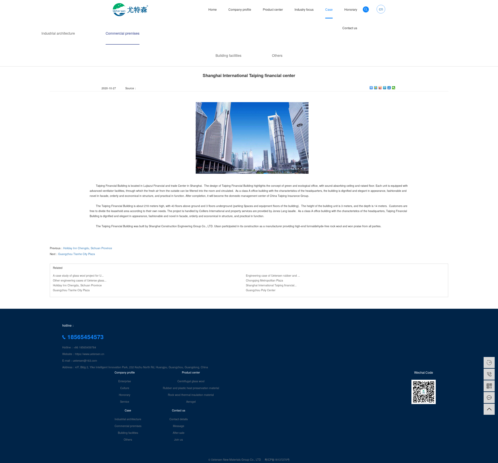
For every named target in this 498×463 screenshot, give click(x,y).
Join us (178, 439)
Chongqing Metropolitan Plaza (264, 280)
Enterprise (124, 381)
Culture (124, 388)
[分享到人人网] (389, 87)
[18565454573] (489, 374)
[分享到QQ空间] (375, 87)
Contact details (178, 419)
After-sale (178, 433)
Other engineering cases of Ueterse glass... (79, 280)
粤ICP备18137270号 (277, 459)
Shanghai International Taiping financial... (271, 285)
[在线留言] (489, 397)
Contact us (349, 28)
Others (277, 55)
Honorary (350, 9)
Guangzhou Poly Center (260, 290)
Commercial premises (122, 33)
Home (212, 9)
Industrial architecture (58, 33)
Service (124, 401)
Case (329, 9)
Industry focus (304, 9)
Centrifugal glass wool (190, 381)
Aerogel (191, 401)
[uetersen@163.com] (489, 362)
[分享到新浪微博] (380, 87)
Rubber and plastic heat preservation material (191, 388)
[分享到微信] (393, 87)
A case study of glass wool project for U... (78, 275)
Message (178, 426)
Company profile (239, 9)
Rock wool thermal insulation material (191, 395)
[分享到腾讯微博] (384, 87)
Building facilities (228, 55)
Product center (273, 9)
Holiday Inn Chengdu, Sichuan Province (87, 248)
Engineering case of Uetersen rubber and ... (273, 275)
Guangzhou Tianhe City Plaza (76, 254)
